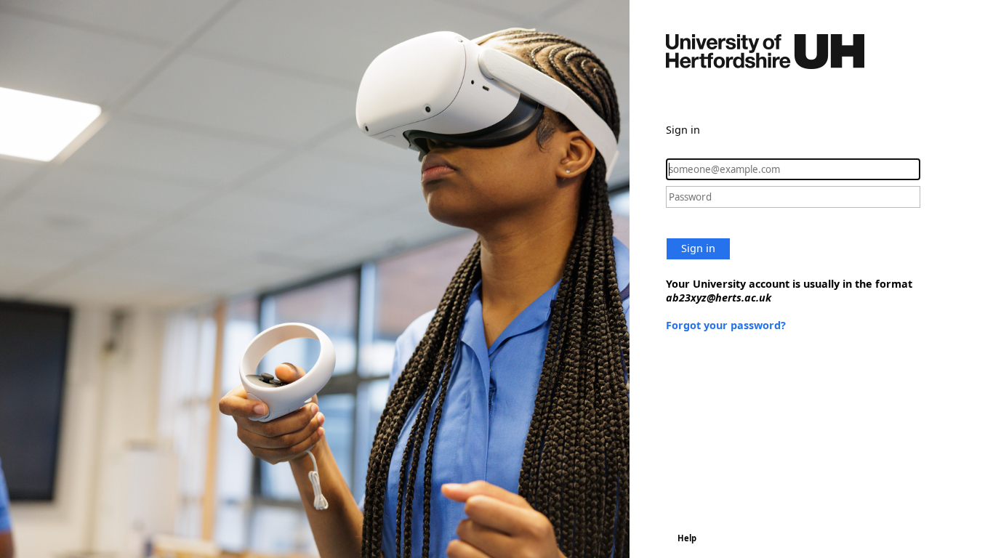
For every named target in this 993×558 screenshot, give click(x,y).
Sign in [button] (698, 248)
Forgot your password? (726, 325)
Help (687, 538)
